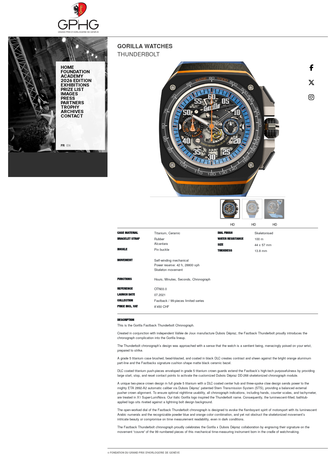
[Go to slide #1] (230, 209)
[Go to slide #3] (274, 209)
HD (232, 224)
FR (63, 145)
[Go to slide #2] (252, 209)
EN (68, 145)
